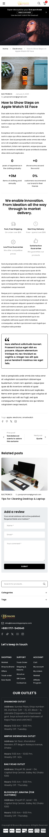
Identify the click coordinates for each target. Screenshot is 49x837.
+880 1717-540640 (12, 628)
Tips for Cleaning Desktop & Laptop (23, 498)
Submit (24, 566)
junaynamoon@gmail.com (15, 97)
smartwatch (27, 417)
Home (5, 48)
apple (9, 417)
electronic (17, 417)
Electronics (17, 48)
